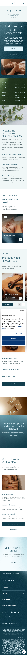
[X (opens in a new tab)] (9, 612)
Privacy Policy (5, 616)
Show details (19, 333)
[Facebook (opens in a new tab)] (6, 612)
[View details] (20, 239)
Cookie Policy (12, 616)
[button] (13, 358)
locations (8, 573)
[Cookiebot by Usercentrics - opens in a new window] (19, 311)
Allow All (13, 338)
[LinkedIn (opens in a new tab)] (12, 612)
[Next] (23, 304)
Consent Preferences (6, 619)
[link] (12, 228)
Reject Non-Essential (13, 343)
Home (3, 573)
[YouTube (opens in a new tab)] (15, 612)
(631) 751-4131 (13, 18)
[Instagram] (2, 612)
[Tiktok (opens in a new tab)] (18, 612)
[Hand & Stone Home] (13, 3)
